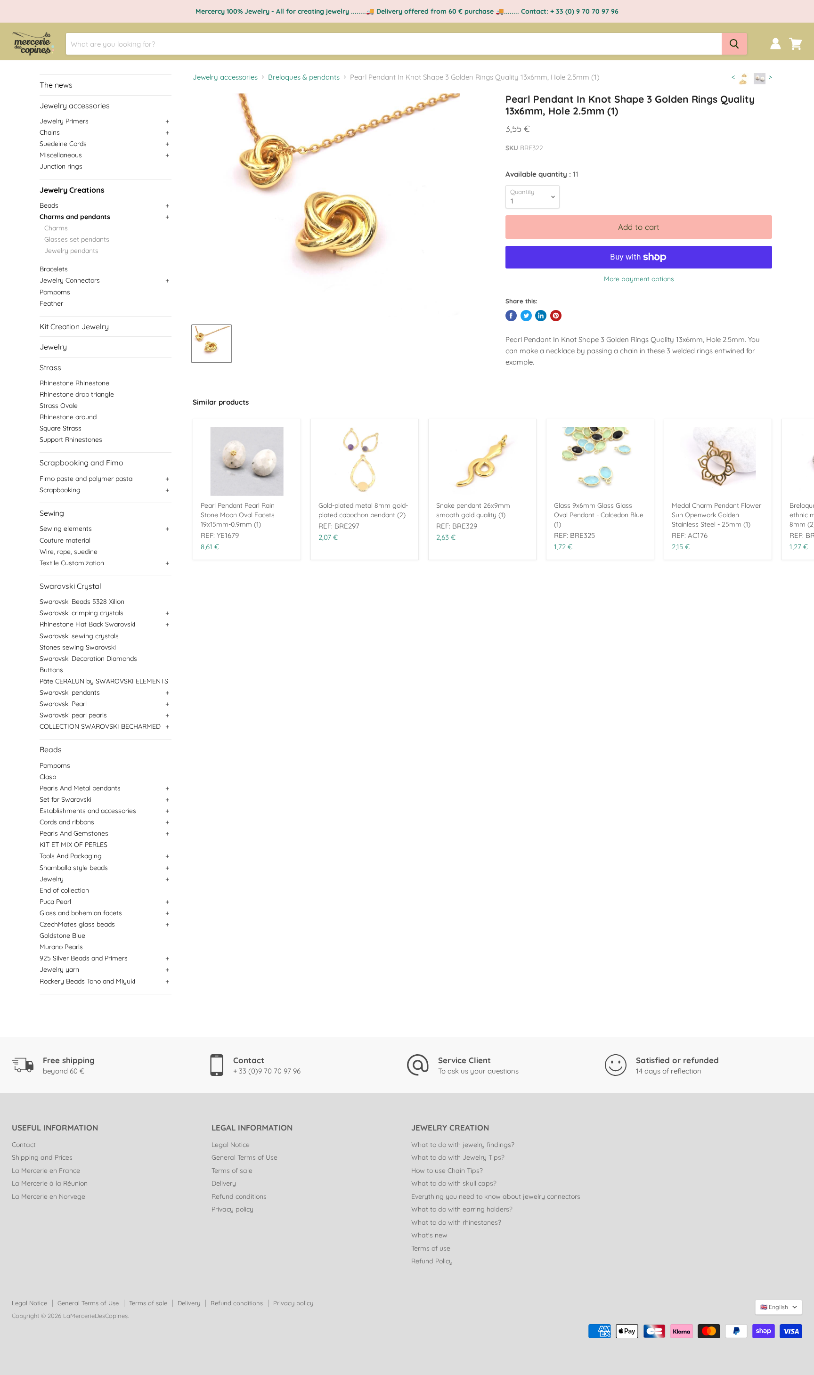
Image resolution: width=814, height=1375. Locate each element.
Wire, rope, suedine (69, 551)
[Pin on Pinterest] (556, 315)
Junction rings (61, 166)
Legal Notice (231, 1144)
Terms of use (430, 1248)
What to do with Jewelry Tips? (458, 1157)
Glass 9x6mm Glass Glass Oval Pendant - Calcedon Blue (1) (598, 515)
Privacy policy (232, 1209)
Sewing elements (66, 528)
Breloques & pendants (304, 77)
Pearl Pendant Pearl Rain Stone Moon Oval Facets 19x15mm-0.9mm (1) (238, 515)
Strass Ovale (59, 405)
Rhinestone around (68, 417)
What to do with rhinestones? (456, 1222)
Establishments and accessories (88, 810)
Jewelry (53, 346)
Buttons (51, 670)
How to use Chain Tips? (447, 1170)
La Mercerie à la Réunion (50, 1183)
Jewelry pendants (71, 250)
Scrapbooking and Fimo (81, 462)
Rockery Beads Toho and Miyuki (87, 981)
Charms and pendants (75, 216)
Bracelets (54, 269)
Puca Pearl (55, 901)
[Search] (734, 44)
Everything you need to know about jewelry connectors (495, 1196)
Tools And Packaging (71, 856)
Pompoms (55, 292)
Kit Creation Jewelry (74, 326)
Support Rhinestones (71, 439)
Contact (24, 1144)
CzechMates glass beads (77, 924)
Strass (50, 367)
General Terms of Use (244, 1157)
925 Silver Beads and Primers (84, 958)
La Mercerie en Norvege (48, 1196)
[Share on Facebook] (511, 315)
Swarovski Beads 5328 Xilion (82, 601)
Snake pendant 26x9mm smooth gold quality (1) (473, 510)
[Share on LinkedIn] (540, 315)
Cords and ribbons (67, 822)
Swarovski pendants (70, 692)
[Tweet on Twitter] (526, 315)
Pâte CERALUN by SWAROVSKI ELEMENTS (104, 681)
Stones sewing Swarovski (78, 647)
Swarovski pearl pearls (73, 715)
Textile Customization (72, 563)
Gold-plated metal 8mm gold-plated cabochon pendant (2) (363, 510)
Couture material (65, 540)
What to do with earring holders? (462, 1209)
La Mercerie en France (46, 1170)
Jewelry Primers (64, 121)
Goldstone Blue (62, 935)
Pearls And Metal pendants (80, 788)
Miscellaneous (61, 155)
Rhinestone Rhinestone (74, 383)
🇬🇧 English (774, 1306)
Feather (51, 303)
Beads (49, 205)
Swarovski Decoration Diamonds (88, 658)
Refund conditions (239, 1196)
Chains (50, 132)
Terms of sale (232, 1170)
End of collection (64, 890)
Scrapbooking (60, 490)
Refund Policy (432, 1261)
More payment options (639, 279)
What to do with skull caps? (454, 1183)
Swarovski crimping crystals (81, 613)
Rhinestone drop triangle (77, 394)
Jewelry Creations (72, 190)
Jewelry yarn (59, 969)
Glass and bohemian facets (81, 913)
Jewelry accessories (75, 105)
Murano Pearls (61, 947)
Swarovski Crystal (70, 586)
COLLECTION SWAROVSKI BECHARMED (100, 726)
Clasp (48, 777)
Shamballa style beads (74, 867)
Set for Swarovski (65, 799)
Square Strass (60, 428)
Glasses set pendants (76, 239)
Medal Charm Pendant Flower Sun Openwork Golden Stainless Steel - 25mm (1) (716, 515)
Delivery (224, 1183)
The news (56, 84)
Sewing (52, 513)
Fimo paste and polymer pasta (86, 478)
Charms (56, 228)
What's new (429, 1235)
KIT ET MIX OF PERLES (73, 844)
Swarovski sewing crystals (79, 636)
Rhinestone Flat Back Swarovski (87, 624)
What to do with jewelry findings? (462, 1144)
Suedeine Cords (63, 143)
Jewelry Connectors (70, 280)
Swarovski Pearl (63, 704)
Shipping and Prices (42, 1157)
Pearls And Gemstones (74, 833)
